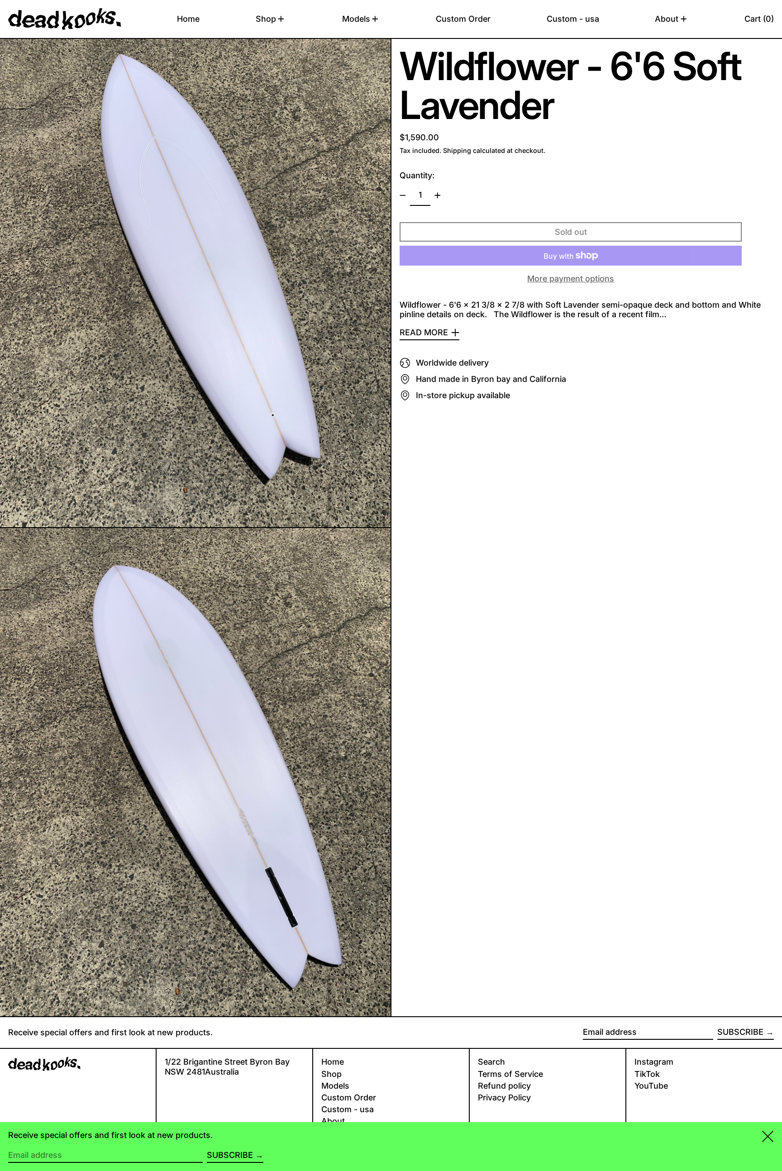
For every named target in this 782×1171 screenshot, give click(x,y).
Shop (331, 1074)
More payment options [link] (570, 278)
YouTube (651, 1085)
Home (332, 1061)
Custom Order (348, 1097)
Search (491, 1061)
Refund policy (504, 1085)
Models (335, 1085)
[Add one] (437, 195)
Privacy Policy (504, 1097)
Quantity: (417, 175)
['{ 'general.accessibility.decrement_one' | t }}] (403, 195)
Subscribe (740, 1032)
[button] (759, 19)
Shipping (457, 150)
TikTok (647, 1074)
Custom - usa (347, 1109)
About (333, 1121)
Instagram (653, 1061)
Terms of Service (510, 1074)
